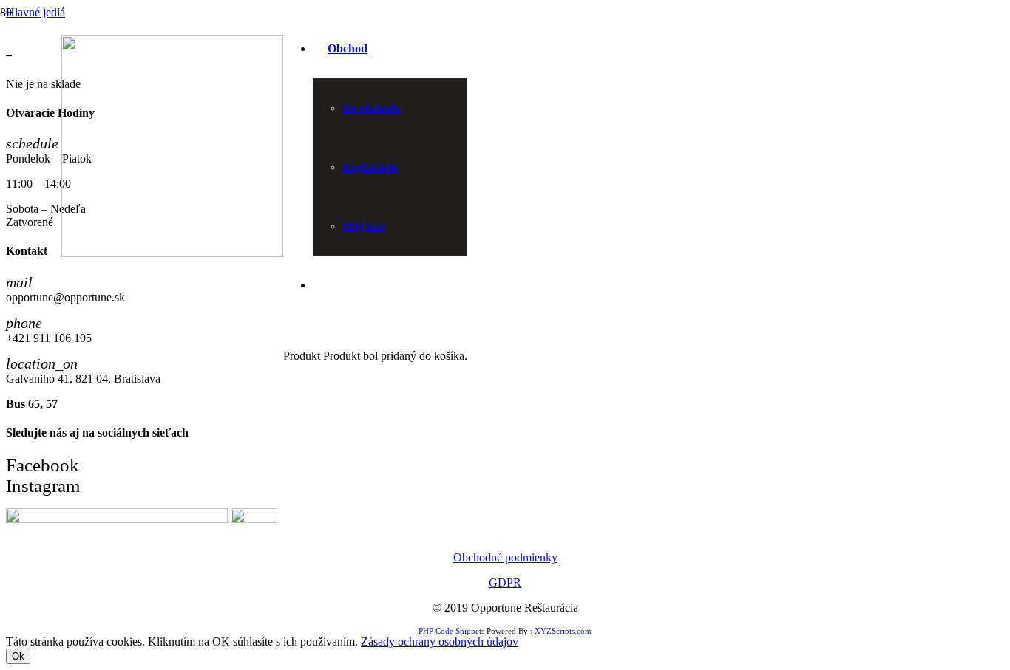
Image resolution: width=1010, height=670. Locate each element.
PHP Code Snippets (451, 630)
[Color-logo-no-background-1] (172, 253)
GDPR (505, 582)
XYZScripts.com (563, 630)
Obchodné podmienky (505, 557)
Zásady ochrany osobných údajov (439, 641)
